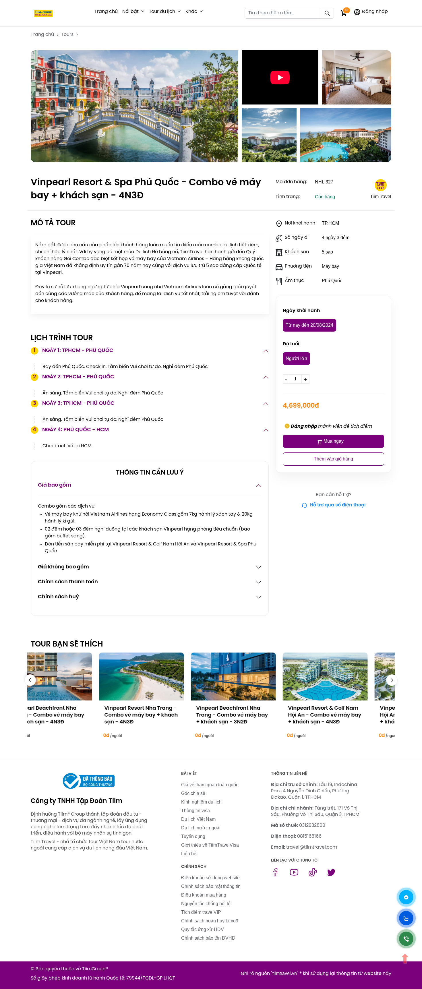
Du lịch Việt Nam (198, 819)
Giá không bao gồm (63, 567)
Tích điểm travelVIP (201, 912)
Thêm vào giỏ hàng (333, 458)
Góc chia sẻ (193, 793)
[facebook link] (275, 874)
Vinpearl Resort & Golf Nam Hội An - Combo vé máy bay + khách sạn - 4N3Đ (256, 715)
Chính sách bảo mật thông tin (211, 886)
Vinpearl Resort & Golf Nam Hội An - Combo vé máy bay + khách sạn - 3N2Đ (348, 715)
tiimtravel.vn (284, 973)
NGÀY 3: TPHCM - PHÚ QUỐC (74, 403)
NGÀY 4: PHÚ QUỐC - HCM (71, 430)
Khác (191, 11)
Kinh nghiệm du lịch (201, 802)
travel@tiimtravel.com (311, 847)
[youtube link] (294, 874)
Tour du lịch (162, 11)
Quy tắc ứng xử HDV (202, 929)
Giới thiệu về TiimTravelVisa (210, 845)
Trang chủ (106, 11)
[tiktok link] (313, 874)
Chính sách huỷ (58, 597)
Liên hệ (188, 853)
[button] (142, 11)
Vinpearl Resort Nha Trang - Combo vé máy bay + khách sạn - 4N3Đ (73, 715)
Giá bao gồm (54, 485)
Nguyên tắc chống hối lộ (206, 903)
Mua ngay (334, 441)
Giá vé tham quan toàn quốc (209, 784)
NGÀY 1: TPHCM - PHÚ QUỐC (74, 350)
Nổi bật (130, 11)
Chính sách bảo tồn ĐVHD (208, 938)
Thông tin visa (195, 810)
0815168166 (309, 836)
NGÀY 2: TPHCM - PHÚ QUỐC (73, 377)
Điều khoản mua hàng (203, 895)
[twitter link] (331, 874)
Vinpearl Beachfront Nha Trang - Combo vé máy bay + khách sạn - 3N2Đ (164, 715)
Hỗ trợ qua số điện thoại (337, 505)
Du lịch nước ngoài (200, 827)
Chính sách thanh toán (68, 582)
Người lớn (296, 358)
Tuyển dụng (193, 836)
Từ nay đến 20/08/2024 (309, 325)
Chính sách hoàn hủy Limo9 (209, 920)
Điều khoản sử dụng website (210, 877)
